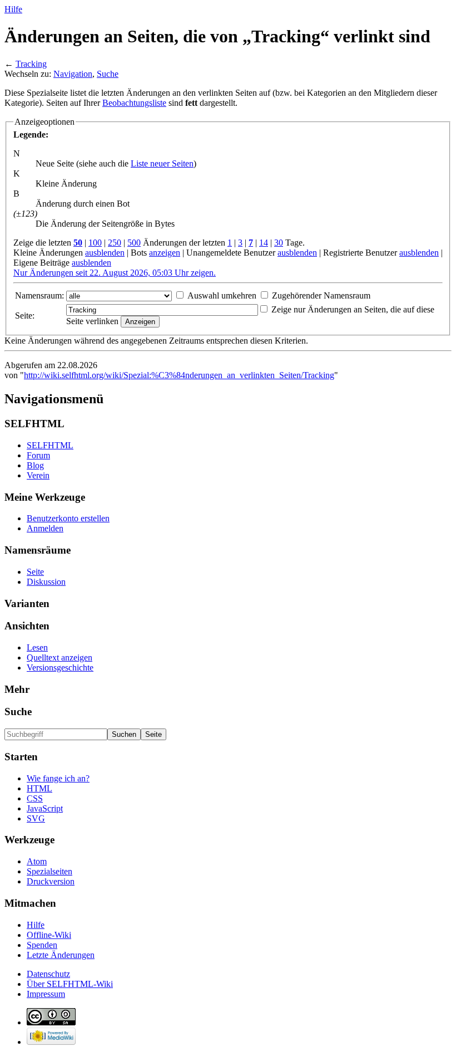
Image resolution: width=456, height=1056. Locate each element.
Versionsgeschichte (60, 667)
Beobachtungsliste (134, 102)
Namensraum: (39, 295)
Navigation (72, 74)
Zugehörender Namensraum (321, 295)
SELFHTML (50, 445)
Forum (38, 455)
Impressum (46, 994)
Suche (107, 74)
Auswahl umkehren (221, 295)
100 (95, 242)
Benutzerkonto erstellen (68, 518)
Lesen (37, 647)
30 (278, 242)
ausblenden (105, 252)
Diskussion (46, 581)
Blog (35, 465)
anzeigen (164, 252)
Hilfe (13, 9)
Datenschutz (48, 974)
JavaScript (45, 808)
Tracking (31, 64)
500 (134, 242)
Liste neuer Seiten (162, 163)
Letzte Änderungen (61, 955)
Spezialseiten (49, 871)
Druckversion (51, 881)
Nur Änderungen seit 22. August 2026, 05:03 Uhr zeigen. (114, 272)
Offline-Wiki (49, 935)
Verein (38, 475)
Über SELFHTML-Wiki (70, 984)
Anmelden (45, 528)
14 (263, 242)
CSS (35, 798)
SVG (36, 818)
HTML (39, 788)
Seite (35, 571)
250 (114, 242)
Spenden (42, 945)
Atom (37, 861)
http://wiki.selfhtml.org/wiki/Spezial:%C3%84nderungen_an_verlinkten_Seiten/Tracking (179, 375)
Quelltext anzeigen (59, 657)
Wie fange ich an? (58, 778)
